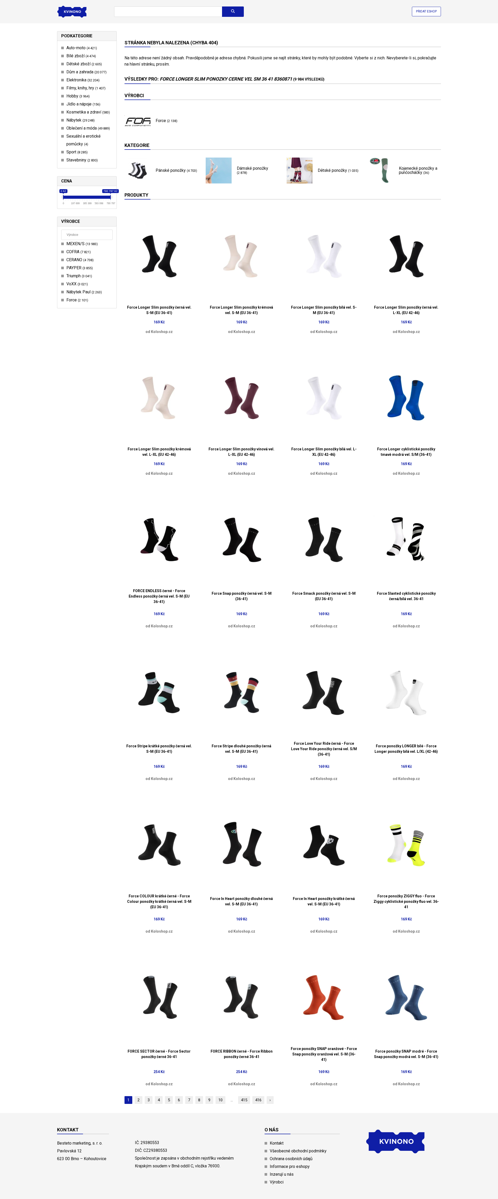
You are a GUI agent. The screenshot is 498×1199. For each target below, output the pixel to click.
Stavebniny (81, 160)
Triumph (78, 275)
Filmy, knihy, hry (85, 88)
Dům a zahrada (85, 71)
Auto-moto (81, 47)
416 (258, 1100)
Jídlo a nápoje (82, 104)
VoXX (76, 283)
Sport (76, 152)
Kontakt (276, 1143)
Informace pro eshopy (290, 1166)
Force (76, 299)
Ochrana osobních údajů (291, 1158)
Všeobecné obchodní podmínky (298, 1150)
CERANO (79, 259)
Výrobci (276, 1182)
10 (220, 1100)
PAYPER (79, 267)
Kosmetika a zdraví (87, 112)
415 (244, 1100)
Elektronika (82, 79)
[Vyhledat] (233, 11)
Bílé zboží (80, 55)
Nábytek (79, 120)
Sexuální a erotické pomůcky (83, 140)
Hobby (77, 96)
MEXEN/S (81, 243)
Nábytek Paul (83, 291)
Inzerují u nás (282, 1174)
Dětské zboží (83, 63)
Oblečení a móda (87, 128)
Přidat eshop (426, 11)
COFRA (77, 251)
